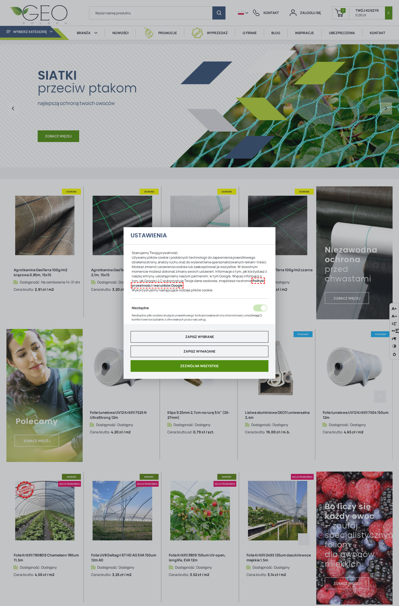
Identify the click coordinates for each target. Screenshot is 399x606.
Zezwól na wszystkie (199, 366)
